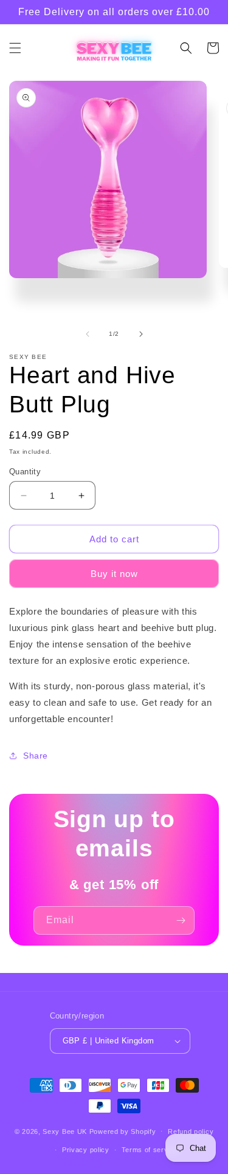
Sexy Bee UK (65, 1131)
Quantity (25, 471)
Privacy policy (85, 1149)
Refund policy (190, 1131)
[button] (15, 48)
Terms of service (150, 1149)
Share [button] (35, 755)
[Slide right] (141, 334)
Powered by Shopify (122, 1131)
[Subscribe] (180, 920)
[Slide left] (87, 334)
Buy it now (114, 573)
